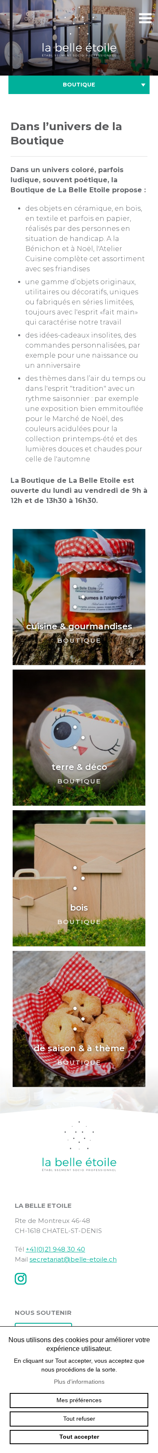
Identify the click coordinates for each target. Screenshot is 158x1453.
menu (145, 18)
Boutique (79, 84)
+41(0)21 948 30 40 (55, 1249)
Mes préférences (79, 1400)
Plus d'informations (79, 1381)
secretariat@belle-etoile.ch (73, 1259)
